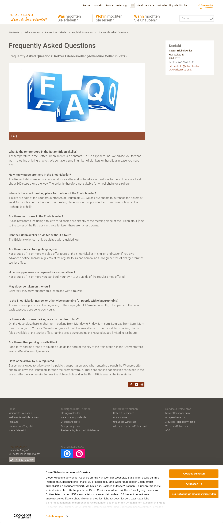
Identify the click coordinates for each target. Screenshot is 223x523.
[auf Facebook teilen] (131, 384)
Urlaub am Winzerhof (124, 421)
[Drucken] (141, 384)
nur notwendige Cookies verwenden (194, 493)
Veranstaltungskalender (74, 417)
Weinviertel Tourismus (20, 413)
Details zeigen (54, 516)
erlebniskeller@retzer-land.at (184, 66)
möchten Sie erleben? (69, 18)
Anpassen (192, 483)
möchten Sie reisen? (109, 18)
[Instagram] (79, 453)
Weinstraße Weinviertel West (24, 417)
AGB (167, 430)
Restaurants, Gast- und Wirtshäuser (80, 430)
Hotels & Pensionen (123, 413)
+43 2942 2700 (186, 62)
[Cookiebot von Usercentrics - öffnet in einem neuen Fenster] (22, 516)
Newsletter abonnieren (177, 413)
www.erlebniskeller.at (180, 69)
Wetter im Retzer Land (177, 426)
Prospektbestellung (175, 417)
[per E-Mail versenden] (136, 384)
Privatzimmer (120, 417)
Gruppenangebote (71, 426)
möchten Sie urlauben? (147, 18)
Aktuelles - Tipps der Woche (180, 421)
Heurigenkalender (70, 413)
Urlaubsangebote (70, 421)
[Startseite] (29, 12)
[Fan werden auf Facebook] (67, 453)
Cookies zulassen (194, 473)
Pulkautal (14, 421)
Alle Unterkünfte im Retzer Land (130, 426)
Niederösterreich (17, 430)
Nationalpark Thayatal (21, 426)
